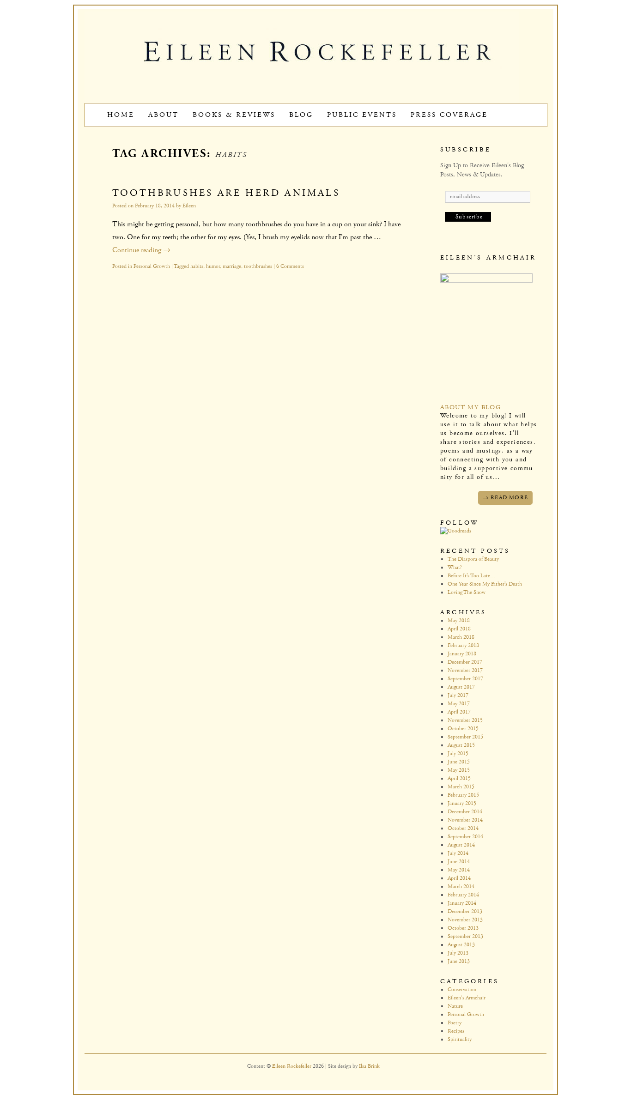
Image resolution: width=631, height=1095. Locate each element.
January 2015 (462, 803)
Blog (301, 114)
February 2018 (463, 645)
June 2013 (459, 961)
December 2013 (465, 911)
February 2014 (463, 894)
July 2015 (458, 753)
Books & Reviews (234, 114)
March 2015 (461, 786)
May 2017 (459, 703)
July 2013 (458, 953)
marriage (232, 266)
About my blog (470, 407)
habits (196, 266)
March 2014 (461, 886)
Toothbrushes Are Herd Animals (226, 193)
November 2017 (465, 670)
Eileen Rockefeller (292, 1066)
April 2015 (459, 778)
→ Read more (505, 497)
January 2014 (462, 903)
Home (120, 114)
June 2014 (459, 861)
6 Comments (290, 266)
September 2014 (465, 836)
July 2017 (458, 695)
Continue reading (141, 250)
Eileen (189, 205)
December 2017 (465, 662)
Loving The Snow (466, 592)
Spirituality (460, 1039)
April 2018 (459, 628)
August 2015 (461, 745)
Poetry (454, 1022)
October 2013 (463, 928)
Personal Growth (151, 266)
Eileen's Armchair (466, 997)
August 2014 (461, 844)
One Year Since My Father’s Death (485, 584)
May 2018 (459, 620)
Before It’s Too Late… (472, 575)
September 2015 (465, 736)
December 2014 (465, 811)
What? (455, 567)
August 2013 (461, 944)
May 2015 (459, 770)
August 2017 (461, 687)
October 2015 (463, 728)
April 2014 (459, 878)
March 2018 (461, 637)
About (163, 114)
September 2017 (465, 678)
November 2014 (465, 820)
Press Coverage (449, 114)
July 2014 (458, 853)
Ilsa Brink (369, 1066)
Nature (455, 1006)
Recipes (456, 1031)
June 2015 (459, 761)
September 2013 (465, 936)
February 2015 (463, 795)
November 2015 (465, 720)
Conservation (462, 989)
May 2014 (459, 869)
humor (213, 266)
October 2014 (463, 828)
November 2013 (465, 919)
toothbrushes (258, 266)
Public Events (362, 114)
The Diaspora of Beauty (473, 559)
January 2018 (462, 653)
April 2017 (459, 711)
